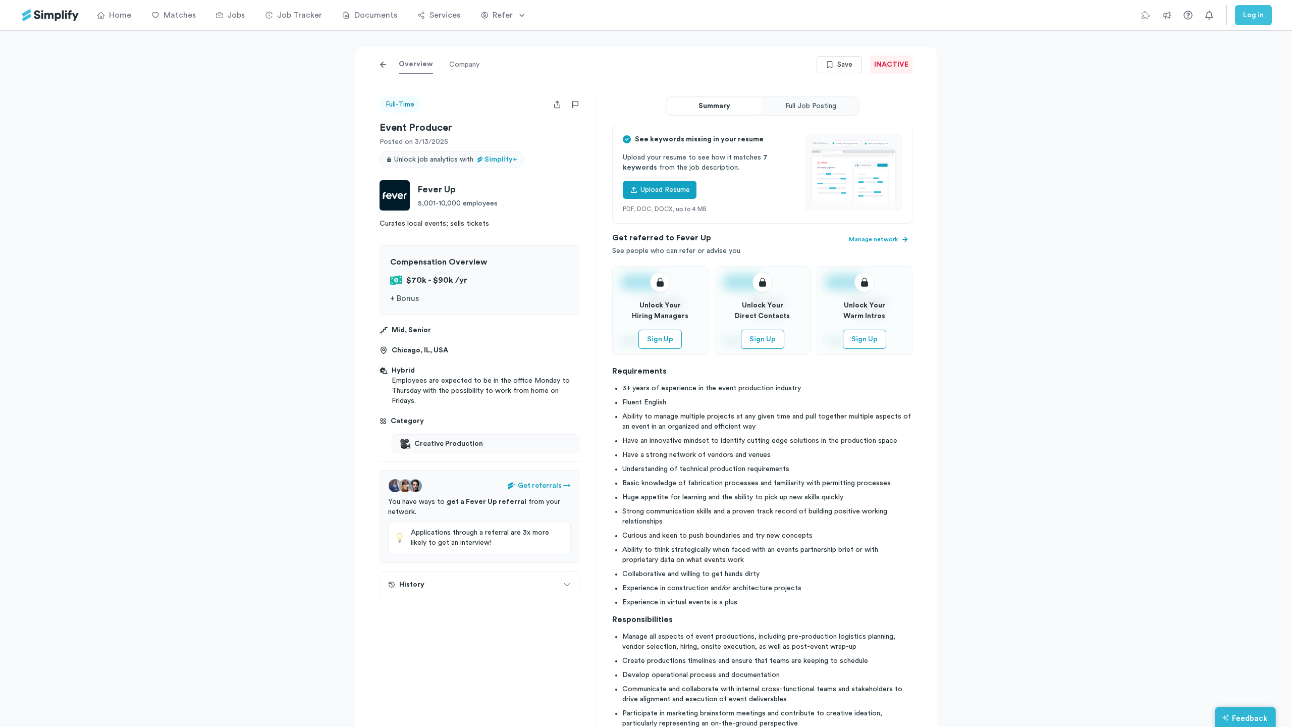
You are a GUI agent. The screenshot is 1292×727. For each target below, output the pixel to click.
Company (464, 64)
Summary (714, 106)
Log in (1253, 15)
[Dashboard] (50, 15)
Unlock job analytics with (455, 159)
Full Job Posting (810, 106)
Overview (416, 64)
